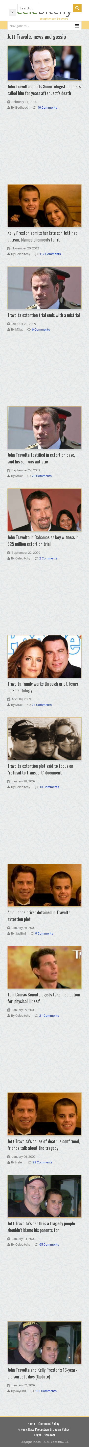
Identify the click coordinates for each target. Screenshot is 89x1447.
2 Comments (48, 558)
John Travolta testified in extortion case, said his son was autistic (41, 458)
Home (31, 1423)
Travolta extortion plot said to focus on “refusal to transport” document (40, 769)
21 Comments (42, 705)
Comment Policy (48, 1423)
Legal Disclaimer (44, 1434)
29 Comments (42, 1162)
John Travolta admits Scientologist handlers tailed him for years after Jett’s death (44, 89)
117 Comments (50, 254)
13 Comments (49, 787)
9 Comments (44, 933)
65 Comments (49, 1244)
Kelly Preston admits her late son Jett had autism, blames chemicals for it (42, 236)
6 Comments (41, 329)
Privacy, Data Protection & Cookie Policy (43, 1429)
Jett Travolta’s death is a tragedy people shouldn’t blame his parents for (41, 1226)
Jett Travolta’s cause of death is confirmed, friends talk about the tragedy (43, 1144)
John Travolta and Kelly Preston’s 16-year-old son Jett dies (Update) (42, 1373)
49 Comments (47, 107)
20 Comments (42, 476)
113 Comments (46, 1391)
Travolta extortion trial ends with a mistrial (43, 315)
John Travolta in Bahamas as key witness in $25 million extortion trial (43, 540)
